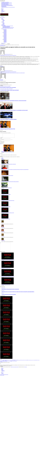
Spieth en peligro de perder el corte (5, 3)
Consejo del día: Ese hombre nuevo (5, 4)
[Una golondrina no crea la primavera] (5, 193)
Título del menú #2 (4, 32)
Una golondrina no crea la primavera (6, 26)
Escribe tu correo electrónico (3, 365)
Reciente (2, 158)
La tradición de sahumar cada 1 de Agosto (7, 187)
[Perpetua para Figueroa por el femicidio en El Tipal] (5, 127)
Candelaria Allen (3, 240)
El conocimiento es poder (4, 6)
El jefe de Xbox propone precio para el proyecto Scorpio (7, 5)
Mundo (2, 369)
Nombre (1, 138)
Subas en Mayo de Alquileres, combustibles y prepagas (8, 119)
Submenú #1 (5, 36)
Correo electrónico (2, 139)
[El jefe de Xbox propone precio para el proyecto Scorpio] (6, 337)
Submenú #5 (5, 35)
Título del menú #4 (4, 39)
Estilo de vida (3, 25)
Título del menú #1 (4, 29)
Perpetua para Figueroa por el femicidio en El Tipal (7, 128)
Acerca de (3, 368)
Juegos (3, 23)
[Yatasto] (4, 15)
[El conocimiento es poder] (6, 351)
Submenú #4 (5, 31)
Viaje (3, 21)
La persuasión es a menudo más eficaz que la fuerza (7, 2)
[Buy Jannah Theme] (2, 17)
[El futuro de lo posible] (6, 358)
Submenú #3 (5, 34)
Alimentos (4, 20)
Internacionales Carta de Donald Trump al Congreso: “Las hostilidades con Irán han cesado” (14, 110)
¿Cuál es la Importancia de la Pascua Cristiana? (7, 175)
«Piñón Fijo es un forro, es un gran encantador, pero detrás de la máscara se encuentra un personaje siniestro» (15, 169)
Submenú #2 (5, 30)
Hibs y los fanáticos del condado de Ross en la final (8, 212)
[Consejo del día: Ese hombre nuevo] (5, 218)
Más (2, 28)
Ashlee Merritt (3, 227)
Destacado (1, 45)
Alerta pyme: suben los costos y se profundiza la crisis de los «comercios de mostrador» (13, 100)
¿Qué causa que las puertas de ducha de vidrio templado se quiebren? (10, 181)
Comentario (1, 137)
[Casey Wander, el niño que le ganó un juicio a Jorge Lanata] (5, 163)
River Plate (5, 360)
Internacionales (3, 45)
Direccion (6, 54)
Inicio (2, 18)
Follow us (1, 361)
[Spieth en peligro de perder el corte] (8, 267)
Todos (3, 19)
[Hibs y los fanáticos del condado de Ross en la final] (6, 344)
